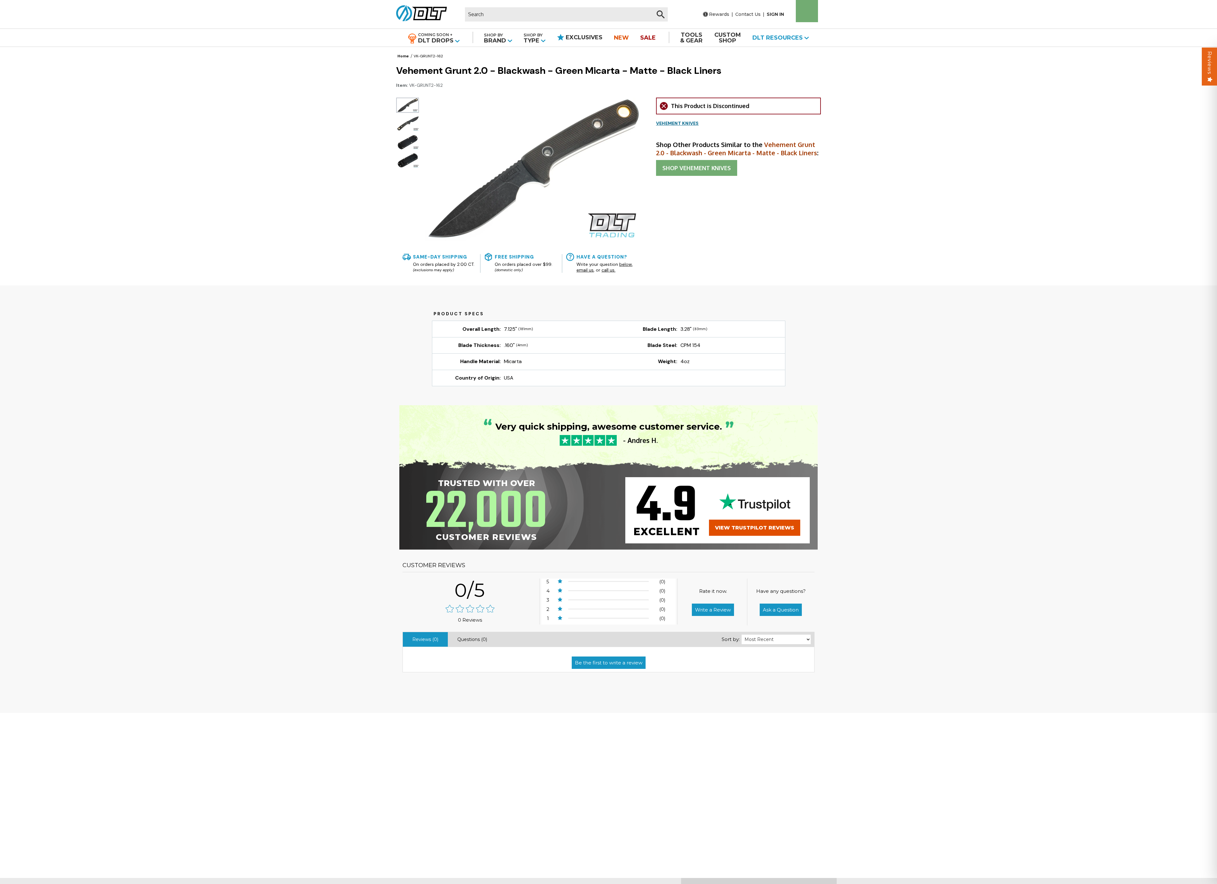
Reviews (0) (425, 639)
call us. (608, 270)
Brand (496, 38)
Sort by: (731, 639)
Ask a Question (781, 610)
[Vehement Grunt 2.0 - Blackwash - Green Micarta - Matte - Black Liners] (407, 105)
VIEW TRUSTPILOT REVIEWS (754, 528)
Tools (691, 37)
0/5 (470, 590)
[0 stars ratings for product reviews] (470, 609)
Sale (648, 37)
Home (403, 56)
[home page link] (419, 14)
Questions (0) (472, 639)
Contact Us (748, 14)
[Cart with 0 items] (807, 11)
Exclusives (583, 37)
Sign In (775, 14)
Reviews (1210, 62)
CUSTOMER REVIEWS (433, 565)
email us (585, 270)
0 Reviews (470, 620)
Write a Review (713, 610)
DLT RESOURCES (778, 37)
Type (533, 38)
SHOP (696, 167)
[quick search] (661, 14)
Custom (727, 37)
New (621, 37)
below (625, 264)
